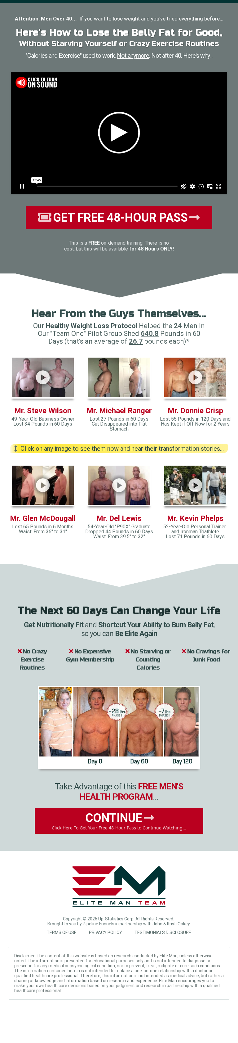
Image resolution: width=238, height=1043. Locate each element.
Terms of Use (62, 932)
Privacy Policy (105, 932)
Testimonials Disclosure (162, 932)
